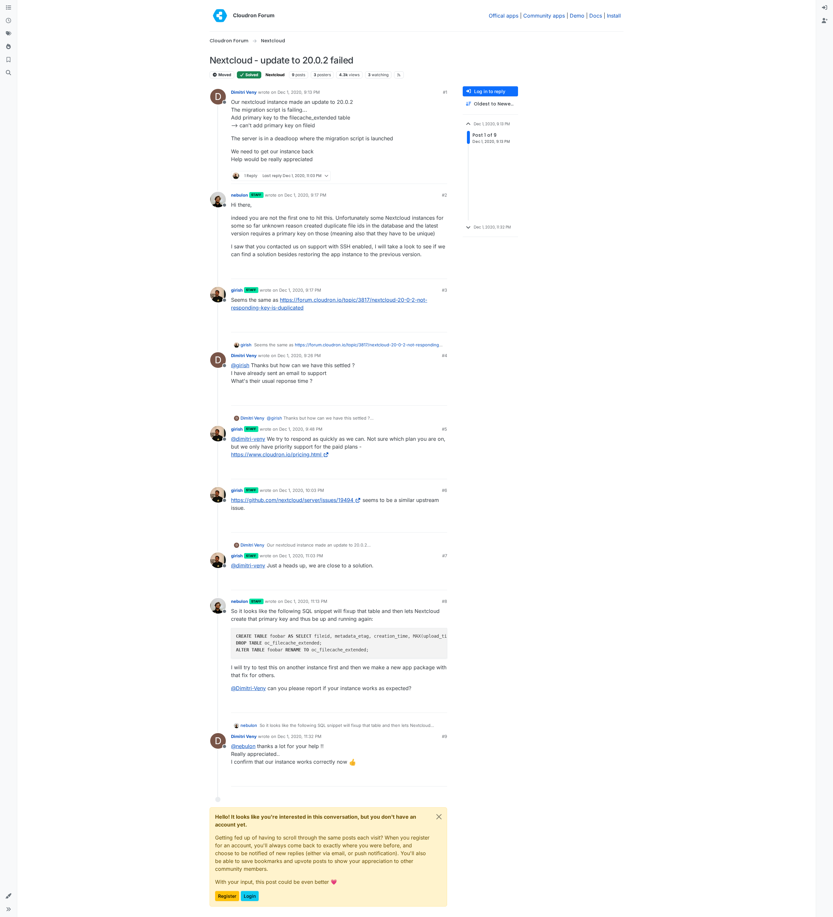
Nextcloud (275, 74)
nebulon (239, 195)
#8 (444, 601)
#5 (444, 429)
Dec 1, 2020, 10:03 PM (301, 490)
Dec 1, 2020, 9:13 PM (299, 92)
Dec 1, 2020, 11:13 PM (305, 601)
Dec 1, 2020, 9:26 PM (299, 355)
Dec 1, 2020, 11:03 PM (301, 555)
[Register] (824, 21)
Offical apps (503, 15)
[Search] (8, 73)
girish (237, 290)
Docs (595, 15)
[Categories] (8, 8)
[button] (8, 896)
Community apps (544, 15)
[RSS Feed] (399, 74)
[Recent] (8, 21)
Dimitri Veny (244, 92)
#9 (444, 736)
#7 (444, 555)
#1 (445, 92)
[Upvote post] (431, 176)
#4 (444, 355)
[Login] (824, 8)
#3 (444, 290)
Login (250, 896)
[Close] (439, 817)
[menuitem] (824, 8)
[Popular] (8, 47)
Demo (577, 15)
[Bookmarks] (8, 60)
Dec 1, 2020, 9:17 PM (305, 195)
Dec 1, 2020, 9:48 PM (300, 429)
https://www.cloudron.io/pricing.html (276, 454)
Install (614, 15)
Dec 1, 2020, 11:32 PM (299, 736)
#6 (444, 490)
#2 (444, 195)
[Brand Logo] (220, 15)
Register (227, 896)
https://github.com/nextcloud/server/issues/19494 (292, 500)
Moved (224, 74)
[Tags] (8, 34)
